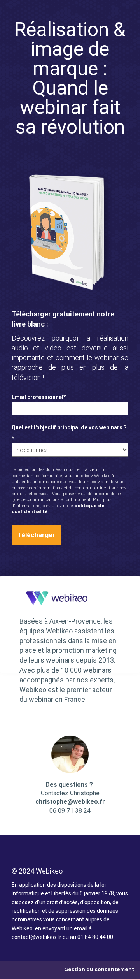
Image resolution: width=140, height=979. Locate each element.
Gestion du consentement (99, 969)
